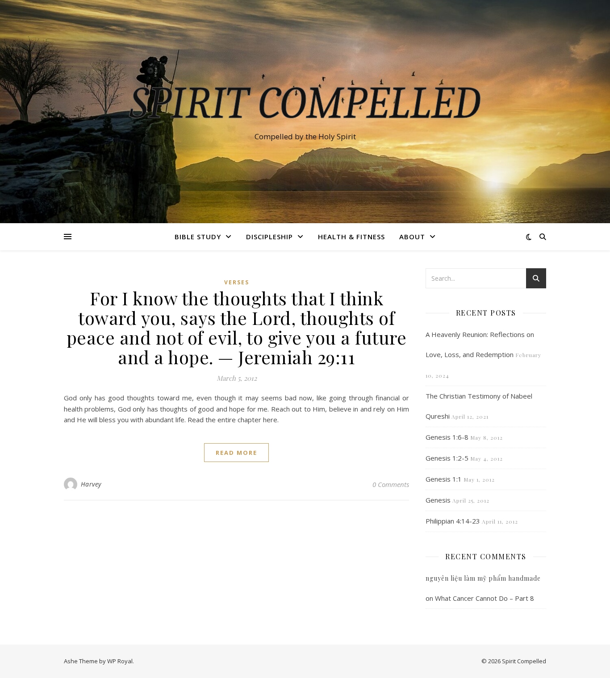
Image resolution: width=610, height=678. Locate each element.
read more (236, 453)
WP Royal (120, 661)
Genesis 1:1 (444, 478)
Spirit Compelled (305, 103)
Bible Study (198, 236)
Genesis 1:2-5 (447, 457)
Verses (236, 282)
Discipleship (269, 236)
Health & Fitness (351, 236)
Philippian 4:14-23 (453, 520)
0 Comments (390, 484)
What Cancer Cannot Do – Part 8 (484, 598)
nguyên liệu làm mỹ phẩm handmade (483, 578)
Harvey (91, 484)
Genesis (438, 499)
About (412, 236)
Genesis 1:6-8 (447, 437)
